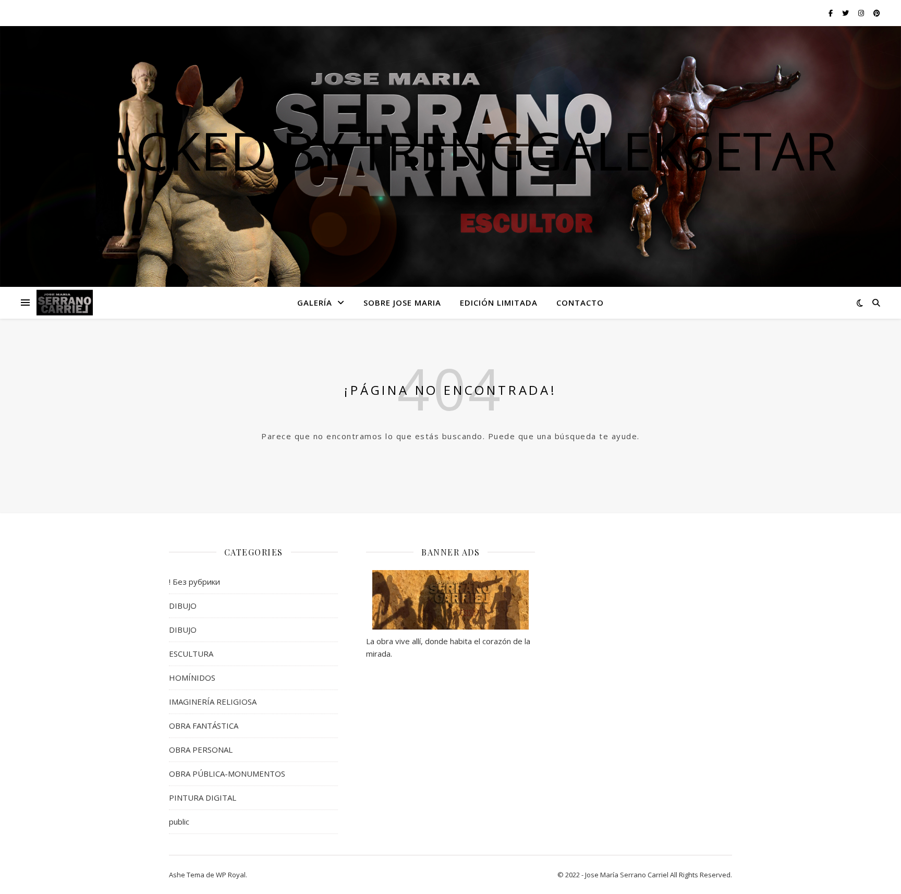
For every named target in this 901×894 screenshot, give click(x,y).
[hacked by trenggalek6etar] (64, 303)
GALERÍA (314, 302)
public (179, 821)
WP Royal (231, 874)
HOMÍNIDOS (192, 677)
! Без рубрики (194, 581)
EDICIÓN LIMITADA (499, 302)
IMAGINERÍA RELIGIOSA (213, 701)
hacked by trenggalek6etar (450, 150)
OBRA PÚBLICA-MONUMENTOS (227, 773)
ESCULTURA (191, 653)
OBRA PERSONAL (201, 749)
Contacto (580, 302)
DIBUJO (183, 605)
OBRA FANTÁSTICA (203, 725)
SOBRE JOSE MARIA (402, 302)
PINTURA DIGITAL (202, 797)
